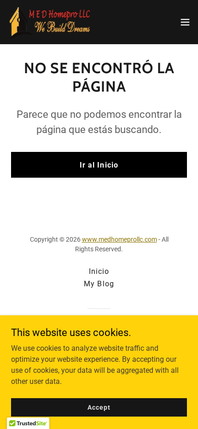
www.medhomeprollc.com (119, 239)
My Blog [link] (99, 283)
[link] (49, 22)
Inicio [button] (99, 271)
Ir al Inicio (99, 165)
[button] (185, 22)
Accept (98, 407)
